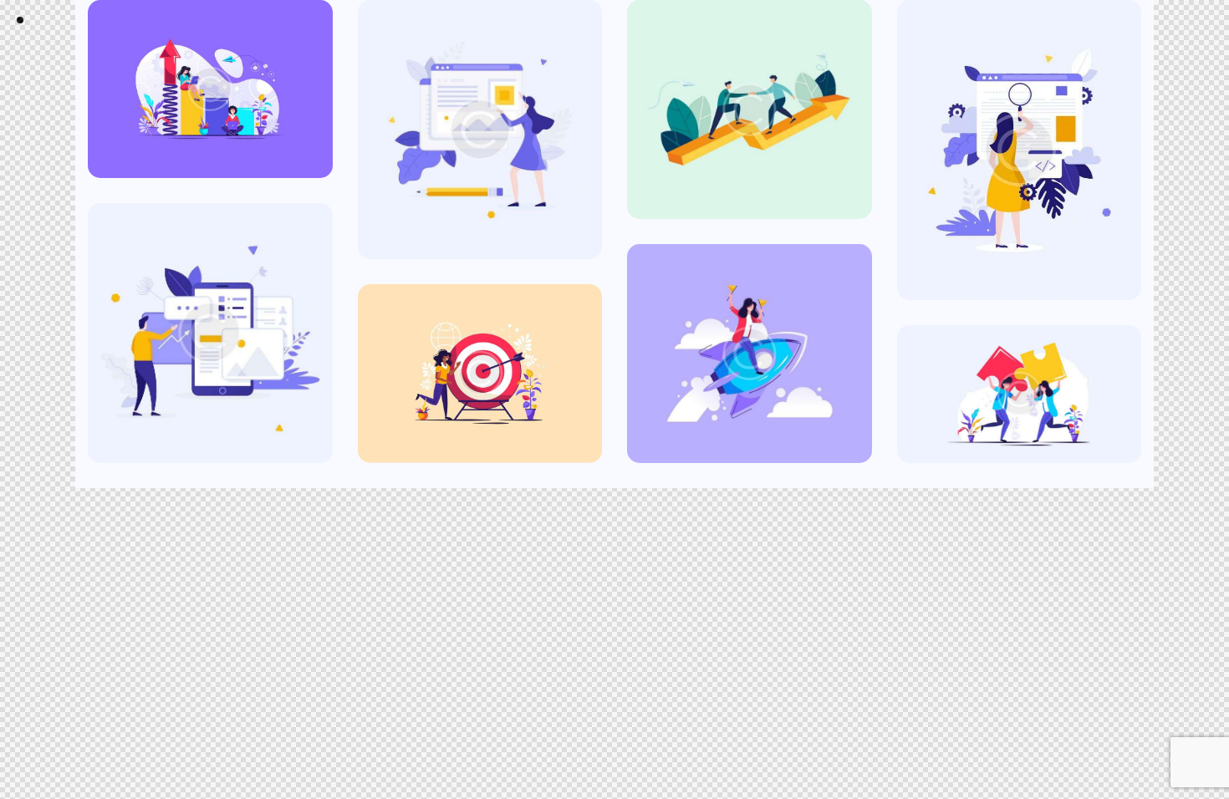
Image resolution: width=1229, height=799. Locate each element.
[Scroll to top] (1199, 707)
